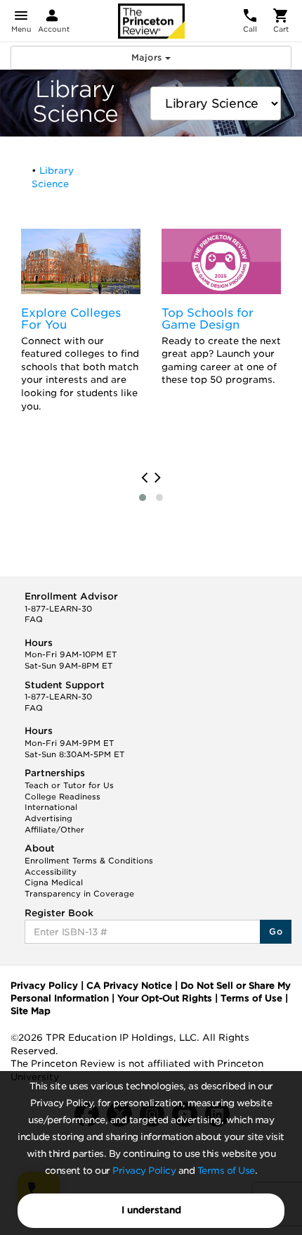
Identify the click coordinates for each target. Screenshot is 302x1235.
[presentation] (144, 478)
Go (275, 931)
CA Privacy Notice (129, 985)
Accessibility (51, 872)
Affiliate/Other (54, 830)
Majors (148, 57)
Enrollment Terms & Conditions (89, 861)
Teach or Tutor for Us (69, 785)
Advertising (48, 818)
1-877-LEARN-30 (58, 609)
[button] (142, 497)
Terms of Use (226, 1170)
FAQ (34, 619)
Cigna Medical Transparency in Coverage (79, 888)
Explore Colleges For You (71, 319)
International (51, 807)
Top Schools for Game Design (208, 319)
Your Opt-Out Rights (164, 998)
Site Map (31, 1011)
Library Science (53, 177)
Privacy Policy (144, 1170)
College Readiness (62, 797)
